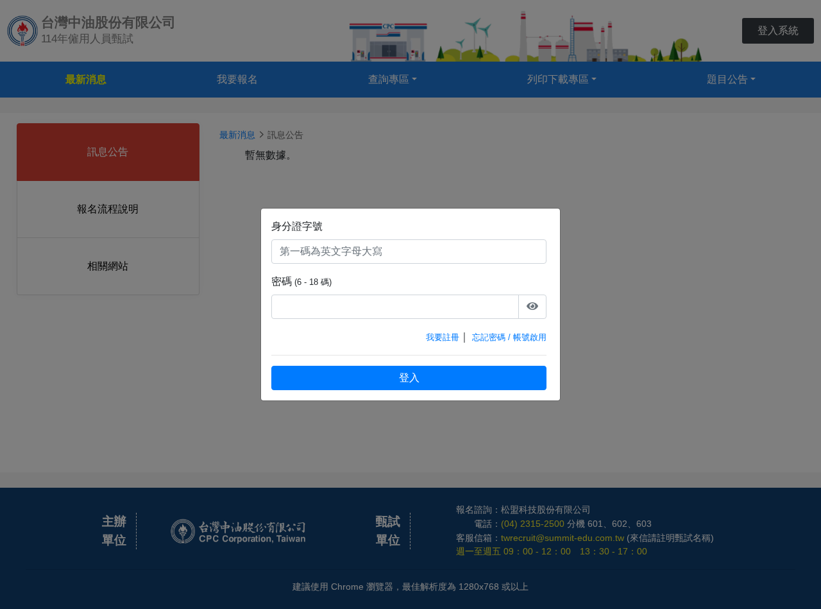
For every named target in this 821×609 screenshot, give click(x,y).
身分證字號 (297, 226)
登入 (409, 377)
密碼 (281, 281)
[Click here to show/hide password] (532, 307)
